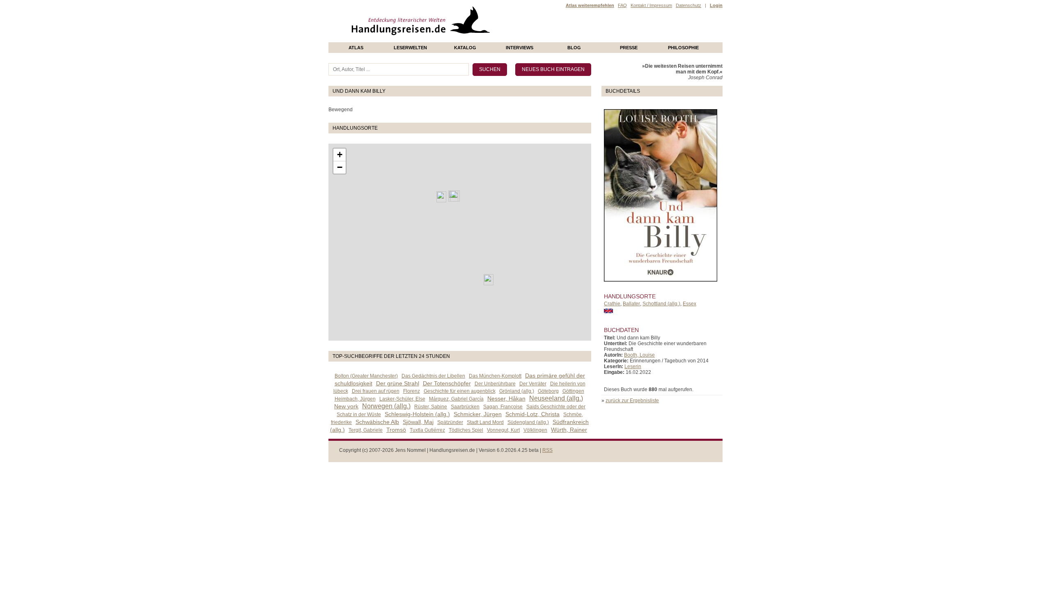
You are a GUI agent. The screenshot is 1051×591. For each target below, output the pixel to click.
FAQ (622, 5)
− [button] (339, 167)
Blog (574, 47)
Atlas (356, 47)
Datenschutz (688, 5)
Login (716, 5)
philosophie (683, 47)
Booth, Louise (639, 355)
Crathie (612, 304)
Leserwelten (410, 47)
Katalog (465, 47)
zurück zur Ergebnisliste (632, 400)
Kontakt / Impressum (651, 5)
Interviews (519, 47)
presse (629, 47)
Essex (689, 304)
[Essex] (488, 279)
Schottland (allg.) (661, 304)
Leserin (632, 366)
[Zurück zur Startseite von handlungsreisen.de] (480, 39)
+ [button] (339, 154)
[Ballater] (455, 196)
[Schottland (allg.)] (441, 196)
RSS (547, 450)
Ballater (631, 304)
